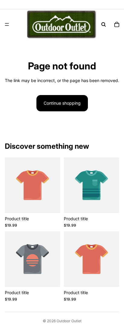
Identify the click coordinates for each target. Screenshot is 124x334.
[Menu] (7, 24)
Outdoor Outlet (69, 321)
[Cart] (116, 24)
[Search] (103, 24)
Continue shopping (62, 103)
